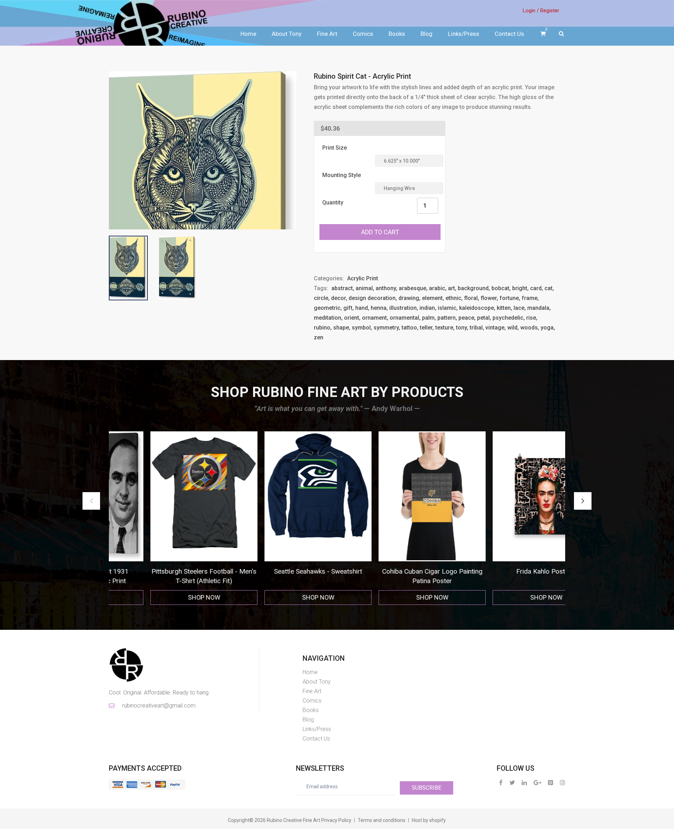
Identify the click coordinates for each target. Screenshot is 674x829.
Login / (531, 10)
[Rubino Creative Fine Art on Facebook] (501, 782)
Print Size (334, 147)
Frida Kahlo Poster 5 (394, 571)
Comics (363, 33)
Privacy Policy (336, 820)
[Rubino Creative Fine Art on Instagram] (562, 782)
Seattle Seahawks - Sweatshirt (166, 571)
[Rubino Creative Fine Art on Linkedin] (524, 782)
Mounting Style (341, 175)
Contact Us (509, 33)
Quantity (332, 202)
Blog (426, 33)
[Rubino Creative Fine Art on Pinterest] (550, 782)
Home (248, 33)
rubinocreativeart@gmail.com (158, 705)
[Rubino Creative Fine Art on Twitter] (512, 782)
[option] (166, 518)
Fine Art (327, 33)
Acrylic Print (362, 278)
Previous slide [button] (91, 501)
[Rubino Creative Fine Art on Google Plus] (537, 782)
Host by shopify (429, 820)
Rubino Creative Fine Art (293, 820)
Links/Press (463, 33)
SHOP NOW (166, 597)
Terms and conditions (381, 820)
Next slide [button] (583, 501)
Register (549, 10)
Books (397, 33)
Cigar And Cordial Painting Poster (508, 571)
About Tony (287, 33)
